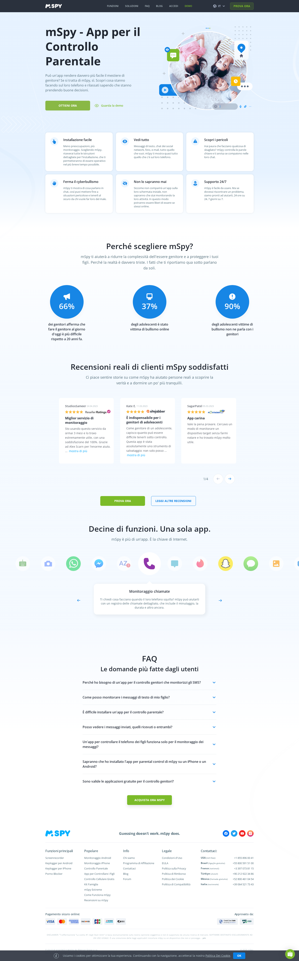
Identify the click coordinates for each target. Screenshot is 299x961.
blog (159, 6)
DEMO (188, 6)
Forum (127, 879)
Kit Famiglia (91, 884)
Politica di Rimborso (174, 874)
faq (147, 6)
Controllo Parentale (96, 868)
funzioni (113, 6)
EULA (165, 863)
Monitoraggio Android (97, 858)
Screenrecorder (54, 858)
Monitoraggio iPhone (97, 863)
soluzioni (131, 6)
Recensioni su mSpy (96, 900)
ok (239, 956)
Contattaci (129, 868)
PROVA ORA (242, 6)
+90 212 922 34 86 (243, 874)
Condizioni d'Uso (172, 858)
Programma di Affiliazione (138, 863)
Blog (125, 874)
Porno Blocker (53, 874)
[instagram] (250, 833)
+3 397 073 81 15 (244, 868)
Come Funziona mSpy (97, 895)
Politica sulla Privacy (174, 868)
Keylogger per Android (58, 863)
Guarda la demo (112, 105)
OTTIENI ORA (68, 105)
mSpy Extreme (93, 889)
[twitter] (234, 833)
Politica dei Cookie (173, 879)
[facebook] (226, 833)
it (219, 6)
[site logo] (53, 6)
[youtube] (242, 833)
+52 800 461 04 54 (243, 879)
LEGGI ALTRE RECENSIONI (173, 501)
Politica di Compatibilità (176, 884)
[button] (290, 954)
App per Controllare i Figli (99, 874)
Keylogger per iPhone (58, 868)
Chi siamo (129, 858)
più (204, 938)
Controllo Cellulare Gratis (99, 879)
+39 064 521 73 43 (243, 884)
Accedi (173, 6)
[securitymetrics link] (227, 921)
